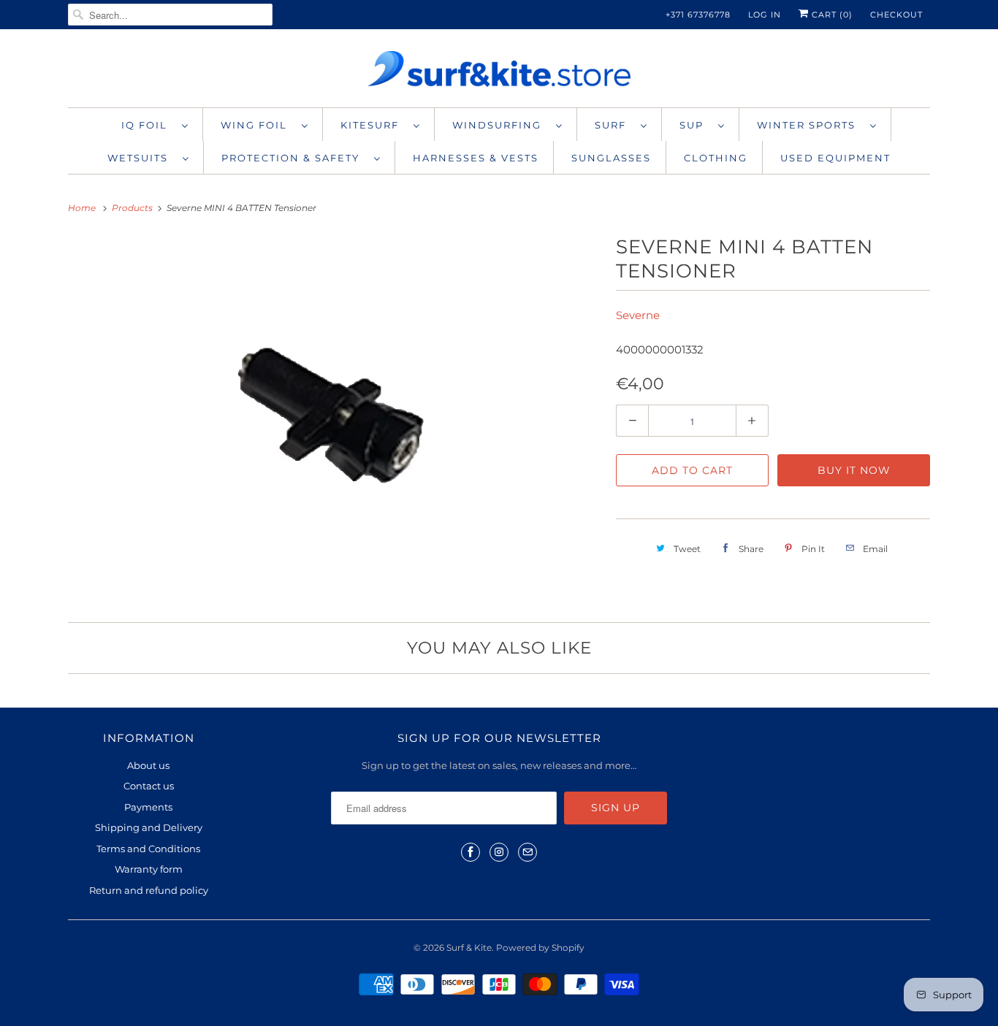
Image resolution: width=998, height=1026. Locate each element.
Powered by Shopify (540, 947)
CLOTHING (715, 158)
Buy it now (854, 470)
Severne (638, 315)
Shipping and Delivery (148, 827)
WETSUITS (141, 158)
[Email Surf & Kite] (527, 852)
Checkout (896, 14)
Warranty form (149, 869)
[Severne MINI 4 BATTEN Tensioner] (335, 417)
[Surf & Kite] (499, 72)
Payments (148, 807)
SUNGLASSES (611, 158)
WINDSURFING (500, 125)
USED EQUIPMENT (835, 158)
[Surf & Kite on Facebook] (470, 852)
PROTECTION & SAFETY (294, 158)
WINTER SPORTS (810, 125)
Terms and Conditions (148, 848)
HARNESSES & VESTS (475, 158)
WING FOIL (257, 125)
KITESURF (373, 125)
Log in (764, 14)
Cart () (831, 14)
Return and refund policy (148, 890)
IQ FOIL (148, 125)
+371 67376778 (698, 14)
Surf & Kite (469, 947)
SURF (614, 125)
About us (148, 765)
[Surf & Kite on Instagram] (499, 852)
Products (133, 207)
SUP (695, 125)
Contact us (148, 786)
